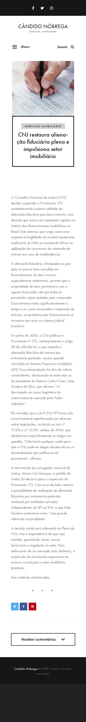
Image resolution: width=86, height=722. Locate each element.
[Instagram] (51, 8)
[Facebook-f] (33, 8)
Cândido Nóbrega (26, 669)
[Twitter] (42, 8)
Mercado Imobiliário (43, 126)
